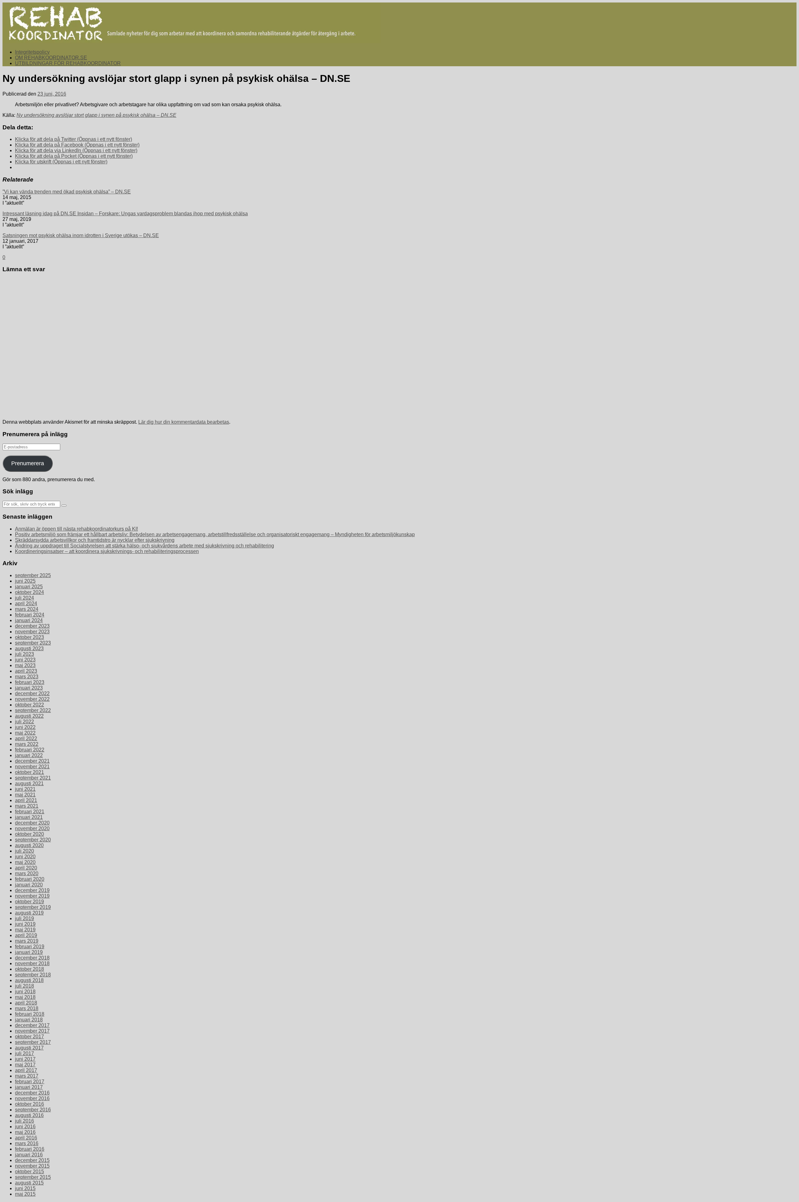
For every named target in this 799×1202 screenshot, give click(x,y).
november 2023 (32, 631)
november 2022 (32, 699)
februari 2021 (29, 811)
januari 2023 (29, 688)
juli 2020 (24, 851)
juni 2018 (25, 991)
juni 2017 (25, 1059)
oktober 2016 (29, 1104)
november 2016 (32, 1098)
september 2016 (33, 1109)
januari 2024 (29, 620)
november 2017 (32, 1031)
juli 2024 (24, 598)
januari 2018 (29, 1019)
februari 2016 (29, 1149)
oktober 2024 (29, 592)
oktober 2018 (29, 969)
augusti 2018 (29, 980)
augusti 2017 (29, 1047)
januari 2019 (29, 952)
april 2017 (26, 1070)
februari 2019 (29, 946)
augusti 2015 (29, 1182)
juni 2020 (25, 856)
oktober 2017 (29, 1036)
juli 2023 (24, 654)
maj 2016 (25, 1132)
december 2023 (32, 626)
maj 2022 (25, 733)
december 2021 (32, 761)
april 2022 (26, 738)
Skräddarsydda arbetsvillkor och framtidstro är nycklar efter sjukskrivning (94, 540)
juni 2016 (25, 1126)
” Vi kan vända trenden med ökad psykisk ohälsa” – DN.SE (66, 191)
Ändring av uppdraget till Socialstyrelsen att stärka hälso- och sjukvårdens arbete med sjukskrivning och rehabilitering (144, 545)
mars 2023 (26, 676)
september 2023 (33, 643)
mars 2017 (26, 1076)
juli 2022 (24, 721)
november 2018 (32, 963)
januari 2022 (29, 755)
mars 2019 (26, 941)
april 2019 (26, 935)
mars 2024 (26, 609)
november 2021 (32, 766)
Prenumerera (27, 463)
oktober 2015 (29, 1171)
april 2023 (26, 671)
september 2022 (33, 710)
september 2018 (33, 974)
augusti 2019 (29, 912)
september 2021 (33, 778)
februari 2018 (29, 1014)
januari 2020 (29, 884)
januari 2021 (29, 817)
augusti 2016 (29, 1115)
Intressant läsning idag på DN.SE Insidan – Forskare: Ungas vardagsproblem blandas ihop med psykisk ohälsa (125, 213)
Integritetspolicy (32, 52)
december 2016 (32, 1092)
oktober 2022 (29, 704)
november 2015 (32, 1166)
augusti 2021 (29, 783)
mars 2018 (26, 1008)
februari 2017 (29, 1081)
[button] (191, 22)
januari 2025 (29, 586)
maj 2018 (25, 997)
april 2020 (26, 867)
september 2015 (33, 1177)
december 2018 (32, 957)
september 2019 (33, 907)
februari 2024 (29, 614)
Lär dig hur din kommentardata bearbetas (183, 422)
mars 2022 (26, 744)
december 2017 (32, 1025)
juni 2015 (25, 1188)
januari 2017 (29, 1087)
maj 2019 (25, 929)
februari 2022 (29, 749)
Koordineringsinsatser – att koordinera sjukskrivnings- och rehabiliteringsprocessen (107, 551)
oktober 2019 (29, 901)
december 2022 (32, 693)
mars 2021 (26, 806)
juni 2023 (25, 659)
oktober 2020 (29, 834)
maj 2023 (25, 665)
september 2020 (33, 839)
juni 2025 (25, 581)
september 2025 (33, 575)
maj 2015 (25, 1194)
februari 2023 (29, 682)
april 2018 (26, 1002)
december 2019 (32, 890)
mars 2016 (26, 1143)
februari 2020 (29, 879)
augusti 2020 (29, 845)
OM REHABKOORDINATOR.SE (51, 57)
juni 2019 (25, 924)
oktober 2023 (29, 637)
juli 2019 (24, 918)
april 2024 (26, 603)
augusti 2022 (29, 716)
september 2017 (33, 1042)
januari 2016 (29, 1154)
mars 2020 (26, 873)
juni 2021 (25, 789)
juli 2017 (24, 1053)
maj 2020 (25, 862)
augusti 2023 (29, 648)
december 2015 (32, 1160)
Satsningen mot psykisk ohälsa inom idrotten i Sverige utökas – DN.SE (80, 235)
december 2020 (32, 822)
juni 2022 (25, 727)
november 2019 (32, 896)
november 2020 (32, 828)
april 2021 (26, 800)
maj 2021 (25, 794)
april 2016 (26, 1137)
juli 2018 (24, 986)
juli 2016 (24, 1121)
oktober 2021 (29, 772)
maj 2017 (25, 1064)
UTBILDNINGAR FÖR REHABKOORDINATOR (68, 63)
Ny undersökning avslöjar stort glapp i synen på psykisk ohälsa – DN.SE (96, 115)
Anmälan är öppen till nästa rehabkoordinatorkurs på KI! (76, 528)
